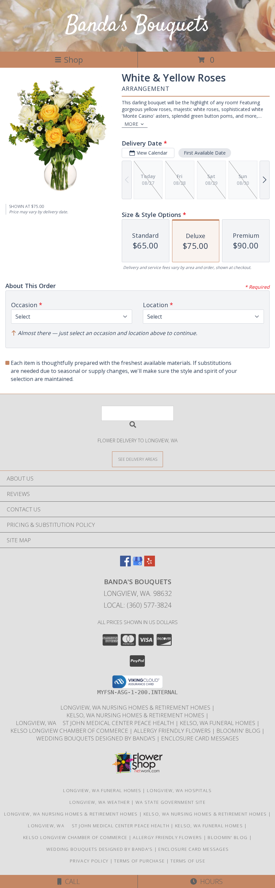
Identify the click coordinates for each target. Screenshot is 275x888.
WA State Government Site (170, 802)
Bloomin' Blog (239, 730)
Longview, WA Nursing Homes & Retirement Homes (136, 707)
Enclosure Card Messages (200, 738)
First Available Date (205, 153)
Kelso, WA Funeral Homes (218, 723)
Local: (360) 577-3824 (137, 605)
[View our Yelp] (149, 564)
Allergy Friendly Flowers (173, 730)
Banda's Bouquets (137, 25)
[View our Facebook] (125, 564)
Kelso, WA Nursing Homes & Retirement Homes (136, 715)
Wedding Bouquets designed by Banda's (96, 738)
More (131, 124)
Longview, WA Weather (99, 802)
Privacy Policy (89, 861)
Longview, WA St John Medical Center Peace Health (95, 723)
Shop (73, 59)
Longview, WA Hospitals (179, 790)
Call (71, 881)
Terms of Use (187, 861)
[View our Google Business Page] (137, 564)
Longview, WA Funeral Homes (102, 790)
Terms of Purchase (139, 861)
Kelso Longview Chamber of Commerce (69, 730)
